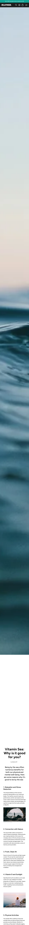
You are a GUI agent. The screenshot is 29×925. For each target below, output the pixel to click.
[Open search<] (16, 5)
